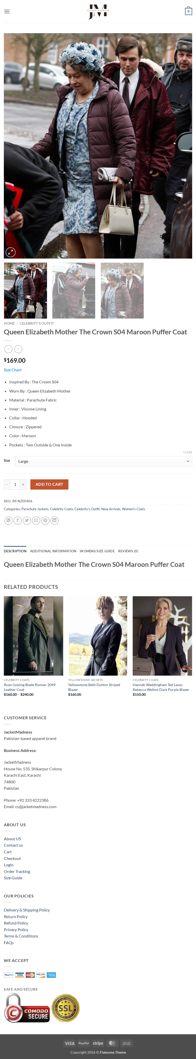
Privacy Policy (16, 929)
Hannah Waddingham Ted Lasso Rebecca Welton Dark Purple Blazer (161, 687)
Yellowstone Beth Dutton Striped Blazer (94, 687)
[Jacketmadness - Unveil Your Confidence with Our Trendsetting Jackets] (98, 11)
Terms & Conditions (21, 935)
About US (12, 838)
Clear (187, 452)
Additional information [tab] (53, 551)
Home (9, 323)
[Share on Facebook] (18, 520)
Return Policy (16, 916)
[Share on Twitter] (27, 520)
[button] (7, 11)
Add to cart (49, 484)
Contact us (13, 845)
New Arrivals (110, 509)
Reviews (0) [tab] (128, 551)
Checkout (12, 858)
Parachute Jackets (34, 509)
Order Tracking (17, 871)
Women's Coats (133, 509)
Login (9, 864)
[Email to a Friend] (36, 520)
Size (7, 460)
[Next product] (8, 349)
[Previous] (14, 145)
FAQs (9, 942)
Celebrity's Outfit (37, 323)
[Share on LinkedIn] (54, 520)
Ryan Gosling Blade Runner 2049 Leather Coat (30, 687)
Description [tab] (15, 551)
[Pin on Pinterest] (45, 520)
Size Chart (13, 369)
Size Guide (13, 877)
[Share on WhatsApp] (8, 520)
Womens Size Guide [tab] (97, 551)
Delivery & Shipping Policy (27, 909)
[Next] (182, 145)
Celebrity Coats (61, 509)
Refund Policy (16, 922)
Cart (8, 851)
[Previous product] (18, 349)
